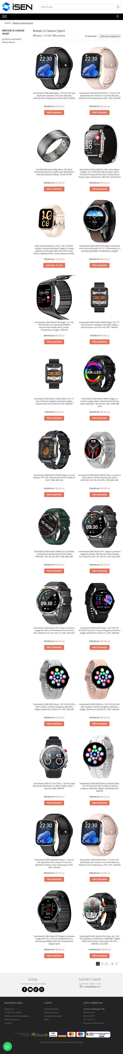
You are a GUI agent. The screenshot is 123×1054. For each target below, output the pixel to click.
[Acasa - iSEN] (17, 6)
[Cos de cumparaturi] (117, 17)
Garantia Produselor (53, 1016)
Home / (8, 22)
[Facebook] (24, 989)
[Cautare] (118, 6)
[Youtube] (30, 989)
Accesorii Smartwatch (11, 39)
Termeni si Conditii (12, 1012)
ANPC (46, 1019)
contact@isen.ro (91, 986)
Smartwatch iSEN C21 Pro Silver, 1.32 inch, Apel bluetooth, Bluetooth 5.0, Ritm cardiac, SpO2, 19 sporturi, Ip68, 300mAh (54, 786)
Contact (8, 1023)
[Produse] (5, 17)
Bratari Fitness (8, 42)
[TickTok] (36, 989)
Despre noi (9, 1009)
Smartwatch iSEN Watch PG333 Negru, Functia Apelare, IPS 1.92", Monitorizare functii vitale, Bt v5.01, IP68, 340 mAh (54, 478)
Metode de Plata (51, 1009)
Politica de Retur (51, 1012)
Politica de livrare (12, 1019)
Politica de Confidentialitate (16, 1016)
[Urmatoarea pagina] (116, 964)
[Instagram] (41, 989)
